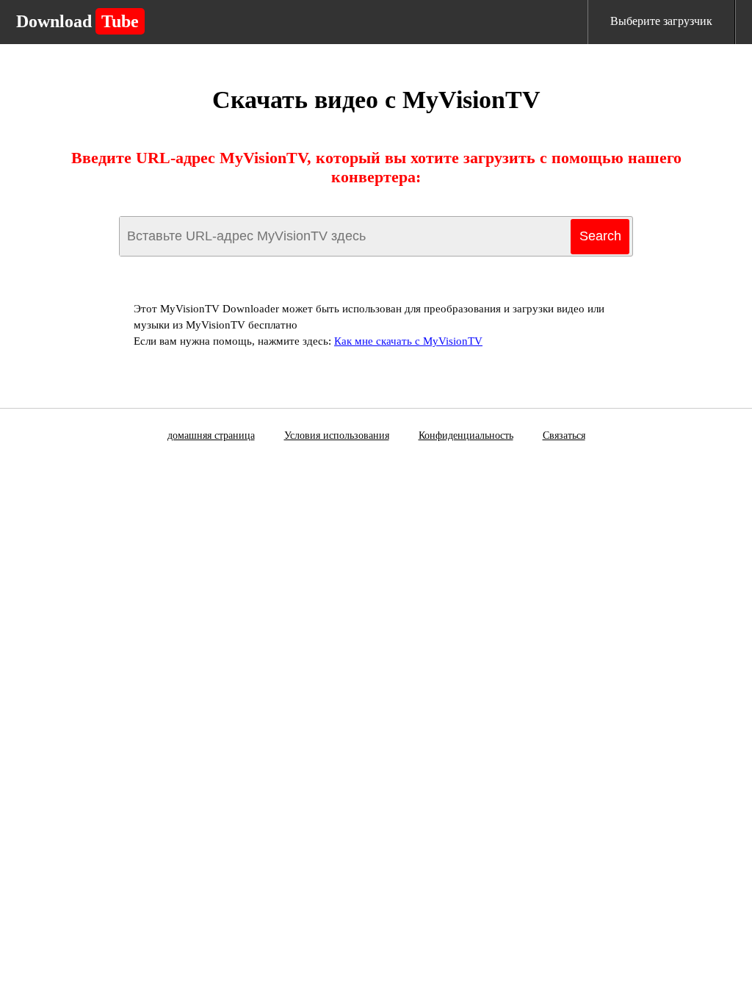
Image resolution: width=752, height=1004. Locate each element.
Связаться (564, 435)
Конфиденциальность (466, 435)
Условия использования (336, 435)
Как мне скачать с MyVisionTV (408, 341)
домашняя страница (211, 435)
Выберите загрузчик (661, 21)
